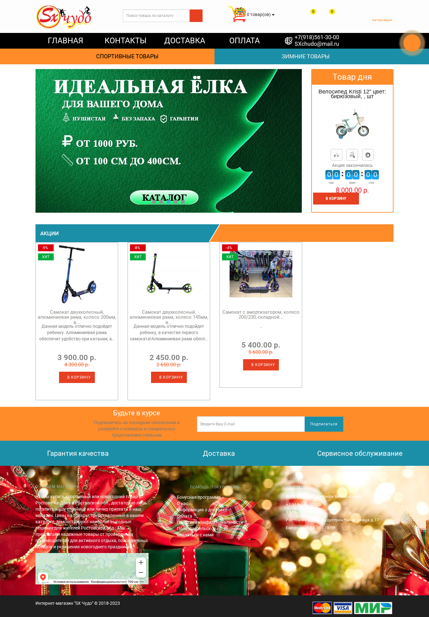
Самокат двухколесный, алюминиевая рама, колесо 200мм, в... (77, 317)
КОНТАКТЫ (126, 40)
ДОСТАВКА (184, 40)
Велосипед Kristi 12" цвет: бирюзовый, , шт (352, 94)
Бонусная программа (199, 497)
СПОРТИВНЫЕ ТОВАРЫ (125, 56)
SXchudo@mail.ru (317, 43)
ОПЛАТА (244, 40)
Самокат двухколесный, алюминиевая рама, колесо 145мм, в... (169, 317)
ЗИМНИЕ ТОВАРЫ (304, 56)
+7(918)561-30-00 (317, 37)
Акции (49, 233)
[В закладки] (387, 205)
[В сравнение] (374, 205)
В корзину (78, 377)
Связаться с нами (195, 534)
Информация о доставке (202, 509)
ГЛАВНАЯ (65, 40)
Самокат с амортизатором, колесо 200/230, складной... (261, 314)
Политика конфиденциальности (210, 522)
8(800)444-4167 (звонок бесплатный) (324, 496)
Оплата (184, 516)
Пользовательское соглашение (209, 528)
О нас (182, 503)
